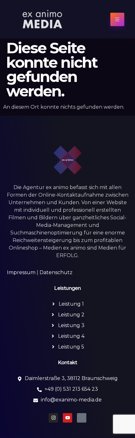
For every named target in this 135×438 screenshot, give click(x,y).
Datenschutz (56, 272)
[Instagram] (53, 418)
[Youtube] (67, 418)
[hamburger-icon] (117, 19)
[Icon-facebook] (81, 418)
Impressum (21, 272)
